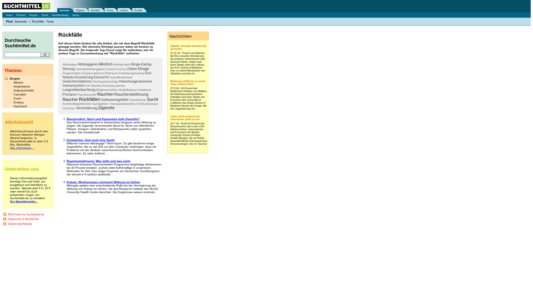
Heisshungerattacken (135, 81)
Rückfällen (89, 99)
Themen (20, 15)
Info (87, 85)
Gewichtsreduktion (76, 81)
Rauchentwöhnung (131, 94)
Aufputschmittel (24, 90)
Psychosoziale (86, 94)
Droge (143, 68)
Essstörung (84, 77)
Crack (17, 98)
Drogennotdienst (93, 73)
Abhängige (69, 64)
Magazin (80, 10)
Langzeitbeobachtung (78, 90)
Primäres (69, 94)
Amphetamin (22, 86)
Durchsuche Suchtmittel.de (20, 43)
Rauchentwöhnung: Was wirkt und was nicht (98, 161)
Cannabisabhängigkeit (90, 69)
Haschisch (20, 106)
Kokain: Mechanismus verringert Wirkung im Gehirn (103, 182)
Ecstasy (19, 102)
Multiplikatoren (128, 89)
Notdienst (144, 89)
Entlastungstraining (131, 73)
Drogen (33, 15)
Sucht (152, 99)
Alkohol (105, 64)
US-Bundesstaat (147, 103)
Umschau (68, 108)
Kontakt (138, 10)
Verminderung (86, 108)
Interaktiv (95, 10)
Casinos (111, 69)
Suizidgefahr (100, 103)
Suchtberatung (60, 15)
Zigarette (106, 107)
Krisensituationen (114, 85)
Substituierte (138, 99)
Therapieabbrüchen (123, 103)
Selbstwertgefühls (115, 100)
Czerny (121, 69)
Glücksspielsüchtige (105, 81)
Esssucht (101, 77)
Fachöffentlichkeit (120, 77)
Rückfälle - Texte (43, 21)
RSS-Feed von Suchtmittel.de (26, 214)
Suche (75, 15)
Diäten (132, 69)
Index (9, 15)
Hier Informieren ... (22, 148)
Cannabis (20, 94)
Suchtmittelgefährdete (76, 103)
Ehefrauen (111, 73)
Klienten (96, 85)
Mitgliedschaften (107, 89)
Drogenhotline (71, 73)
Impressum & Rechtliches (23, 219)
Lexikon (124, 10)
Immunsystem (73, 86)
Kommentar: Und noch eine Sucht (91, 140)
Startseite (64, 10)
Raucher (70, 99)
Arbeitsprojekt (121, 64)
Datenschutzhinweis (20, 223)
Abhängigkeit (87, 64)
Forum (110, 10)
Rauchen (105, 94)
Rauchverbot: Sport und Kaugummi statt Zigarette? (103, 119)
